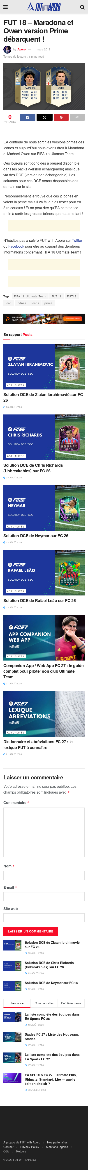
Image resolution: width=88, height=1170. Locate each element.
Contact (8, 1147)
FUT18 (71, 296)
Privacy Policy (29, 1147)
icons (35, 303)
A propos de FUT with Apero (21, 1142)
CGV (6, 1151)
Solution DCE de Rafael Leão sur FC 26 (39, 600)
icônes (21, 303)
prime (48, 303)
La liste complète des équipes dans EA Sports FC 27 (52, 1056)
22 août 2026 (13, 542)
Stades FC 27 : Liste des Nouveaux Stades (52, 1036)
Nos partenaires (57, 1142)
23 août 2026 (13, 407)
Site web (10, 908)
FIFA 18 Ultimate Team (30, 296)
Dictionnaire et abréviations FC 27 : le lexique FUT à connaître (38, 744)
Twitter (77, 240)
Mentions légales (57, 1147)
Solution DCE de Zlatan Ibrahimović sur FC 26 (43, 397)
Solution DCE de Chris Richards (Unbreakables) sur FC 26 (33, 468)
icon (9, 303)
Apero (21, 49)
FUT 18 (56, 296)
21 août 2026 (13, 683)
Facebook (16, 246)
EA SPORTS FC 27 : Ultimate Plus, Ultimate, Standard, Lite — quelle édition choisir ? (51, 1079)
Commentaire (16, 802)
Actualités (15, 385)
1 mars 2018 (42, 49)
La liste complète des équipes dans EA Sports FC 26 (52, 1016)
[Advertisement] (44, 132)
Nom (9, 866)
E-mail (10, 887)
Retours (21, 1151)
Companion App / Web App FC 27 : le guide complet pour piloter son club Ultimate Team (43, 671)
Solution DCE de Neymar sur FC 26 (35, 536)
